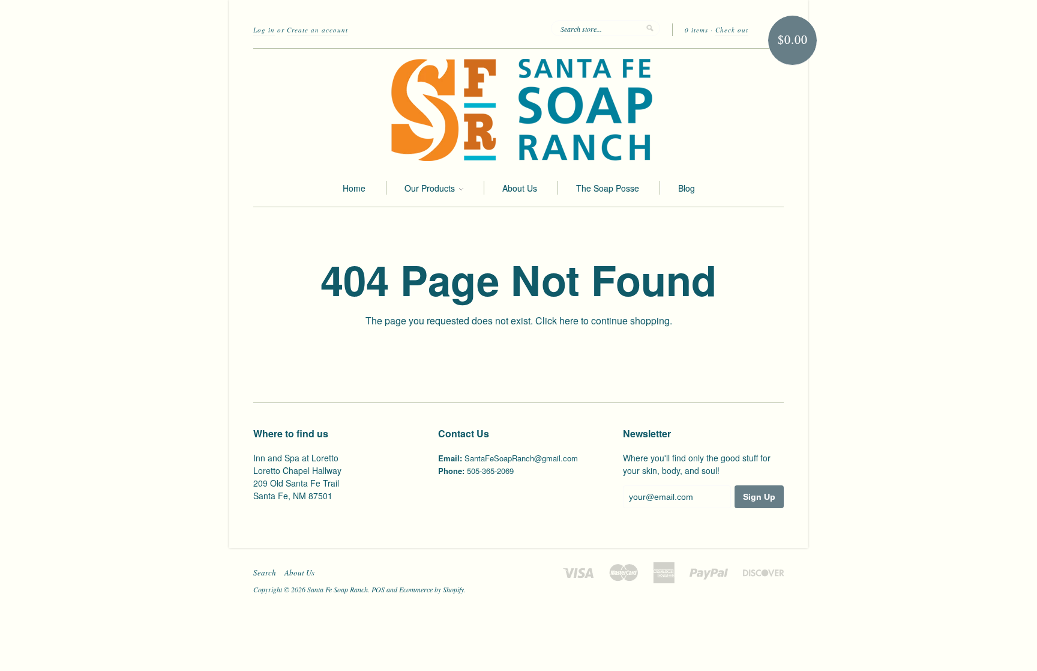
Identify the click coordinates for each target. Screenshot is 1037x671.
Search (264, 572)
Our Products (430, 188)
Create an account (317, 29)
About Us (519, 188)
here (569, 320)
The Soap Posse (607, 188)
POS (378, 589)
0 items (696, 29)
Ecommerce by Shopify (431, 589)
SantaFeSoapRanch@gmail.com (521, 458)
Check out (731, 29)
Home (354, 188)
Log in (264, 29)
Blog (686, 188)
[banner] (518, 109)
